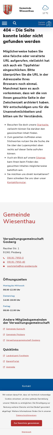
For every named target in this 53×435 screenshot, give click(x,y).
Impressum (26, 432)
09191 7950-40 (16, 262)
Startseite (42, 124)
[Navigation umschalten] (4, 23)
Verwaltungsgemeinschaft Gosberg (23, 340)
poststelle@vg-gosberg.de (22, 266)
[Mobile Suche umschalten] (14, 23)
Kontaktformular (16, 182)
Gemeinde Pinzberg (15, 334)
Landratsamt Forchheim (17, 355)
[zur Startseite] (7, 9)
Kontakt (26, 386)
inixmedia (10, 367)
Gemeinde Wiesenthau (26, 9)
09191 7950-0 (15, 257)
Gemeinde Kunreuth (15, 329)
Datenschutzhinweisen (26, 415)
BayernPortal (12, 361)
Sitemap (41, 157)
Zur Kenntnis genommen (26, 423)
